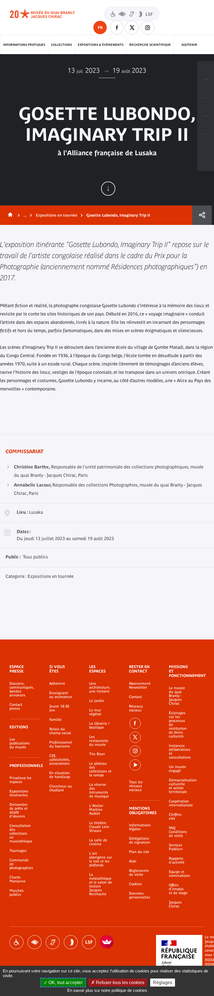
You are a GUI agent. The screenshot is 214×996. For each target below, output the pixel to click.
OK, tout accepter (64, 982)
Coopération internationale (178, 803)
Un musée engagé (177, 769)
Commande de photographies (21, 864)
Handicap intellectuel (71, 942)
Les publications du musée (19, 743)
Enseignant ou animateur (60, 695)
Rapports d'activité (176, 860)
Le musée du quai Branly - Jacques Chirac (177, 696)
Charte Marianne (17, 879)
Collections (61, 44)
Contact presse (15, 707)
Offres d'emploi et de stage (178, 889)
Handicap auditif (53, 942)
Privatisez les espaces (20, 780)
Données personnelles (139, 895)
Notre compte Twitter (132, 27)
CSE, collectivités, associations (59, 760)
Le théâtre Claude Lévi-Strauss (99, 827)
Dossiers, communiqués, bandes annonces (21, 689)
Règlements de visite (139, 873)
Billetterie (205, 70)
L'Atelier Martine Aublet (96, 810)
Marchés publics (16, 893)
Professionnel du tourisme (60, 744)
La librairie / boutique (99, 725)
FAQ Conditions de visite (178, 832)
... (25, 215)
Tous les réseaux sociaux (136, 786)
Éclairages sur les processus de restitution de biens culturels (178, 724)
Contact (135, 697)
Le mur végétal (95, 712)
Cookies (135, 884)
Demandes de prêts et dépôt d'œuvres (18, 810)
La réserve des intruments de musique (99, 790)
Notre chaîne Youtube (135, 765)
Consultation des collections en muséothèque (20, 833)
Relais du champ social (60, 731)
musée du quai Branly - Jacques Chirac (48, 14)
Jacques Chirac (175, 904)
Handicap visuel (35, 942)
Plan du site (139, 852)
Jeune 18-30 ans (59, 708)
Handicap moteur (16, 942)
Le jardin (96, 701)
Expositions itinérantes (18, 793)
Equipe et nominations (178, 874)
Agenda (205, 107)
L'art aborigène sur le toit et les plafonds (100, 859)
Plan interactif (205, 143)
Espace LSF (89, 942)
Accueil (9, 215)
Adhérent (57, 684)
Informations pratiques (24, 44)
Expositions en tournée (56, 215)
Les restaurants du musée (98, 741)
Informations (205, 88)
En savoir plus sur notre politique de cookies (107, 990)
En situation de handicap (59, 775)
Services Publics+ (176, 847)
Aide (133, 861)
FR (100, 27)
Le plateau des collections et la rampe (100, 769)
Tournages (18, 851)
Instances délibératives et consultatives (178, 751)
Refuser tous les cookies (119, 982)
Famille (55, 720)
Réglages (162, 982)
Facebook (135, 723)
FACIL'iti (107, 942)
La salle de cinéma (98, 842)
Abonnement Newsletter (139, 685)
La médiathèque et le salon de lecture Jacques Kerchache (100, 884)
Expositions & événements (100, 44)
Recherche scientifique (150, 44)
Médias (205, 125)
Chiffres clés (175, 817)
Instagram (147, 27)
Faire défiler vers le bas (108, 188)
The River (97, 754)
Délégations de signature (139, 840)
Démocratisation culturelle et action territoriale (178, 786)
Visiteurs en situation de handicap (131, 14)
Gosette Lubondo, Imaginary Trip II (118, 215)
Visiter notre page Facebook (117, 27)
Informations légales (140, 827)
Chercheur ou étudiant (60, 788)
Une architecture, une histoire (99, 687)
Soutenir (189, 44)
